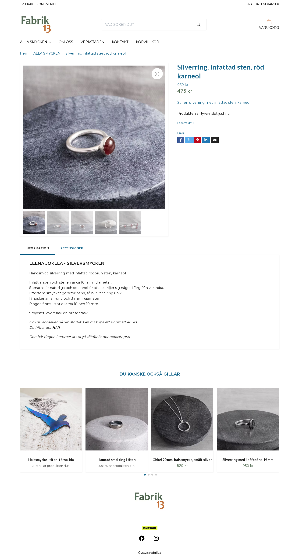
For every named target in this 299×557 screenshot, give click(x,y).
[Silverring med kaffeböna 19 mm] (248, 421)
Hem (24, 53)
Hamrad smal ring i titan (117, 460)
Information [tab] (37, 248)
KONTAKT (120, 42)
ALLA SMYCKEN (33, 42)
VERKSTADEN (92, 42)
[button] (145, 475)
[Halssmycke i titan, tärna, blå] (51, 421)
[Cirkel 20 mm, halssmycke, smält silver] (182, 421)
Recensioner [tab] (72, 248)
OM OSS (66, 42)
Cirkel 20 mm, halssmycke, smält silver (182, 460)
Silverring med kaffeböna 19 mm (247, 460)
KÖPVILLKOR (147, 42)
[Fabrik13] (36, 24)
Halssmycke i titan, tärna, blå (51, 460)
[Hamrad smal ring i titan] (116, 421)
